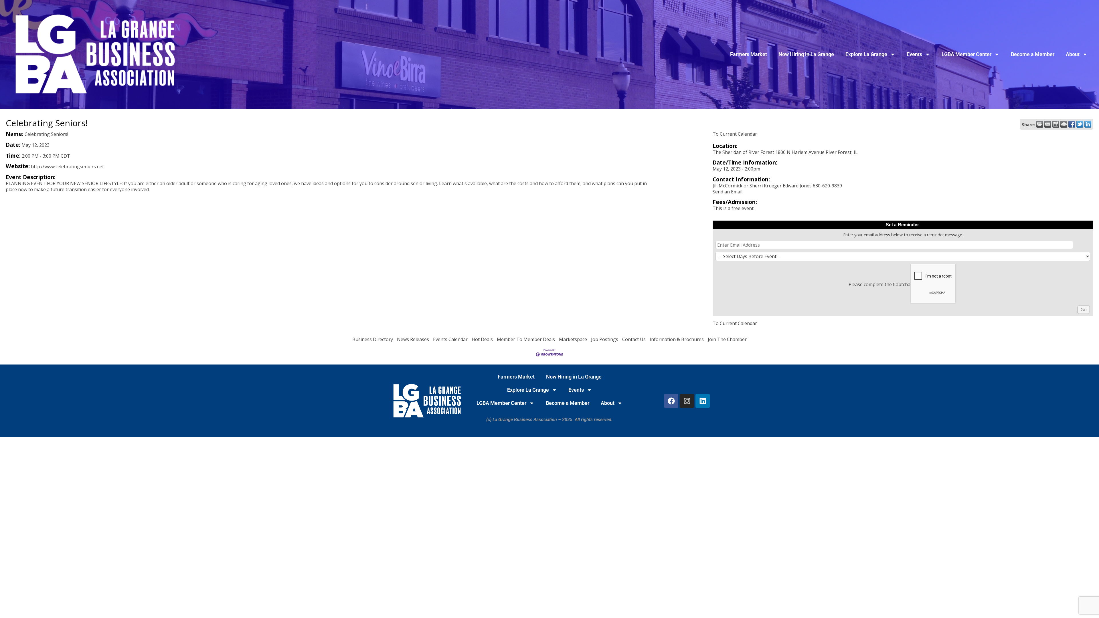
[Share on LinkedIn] (1087, 124)
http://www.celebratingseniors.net (67, 166)
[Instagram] (687, 401)
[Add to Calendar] (1055, 124)
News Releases (413, 339)
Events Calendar (450, 339)
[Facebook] (671, 401)
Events (914, 54)
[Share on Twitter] (1079, 124)
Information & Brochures (677, 339)
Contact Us (634, 339)
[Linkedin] (702, 401)
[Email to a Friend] (1047, 124)
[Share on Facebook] (1071, 124)
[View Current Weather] (1063, 124)
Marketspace (573, 339)
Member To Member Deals (526, 339)
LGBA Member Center (966, 54)
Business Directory (372, 339)
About (1073, 54)
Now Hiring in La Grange (806, 54)
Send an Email (727, 192)
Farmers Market (748, 54)
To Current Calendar (735, 134)
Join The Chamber (727, 339)
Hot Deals (482, 339)
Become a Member (1032, 54)
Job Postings (604, 339)
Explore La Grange (866, 54)
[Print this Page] (1039, 124)
